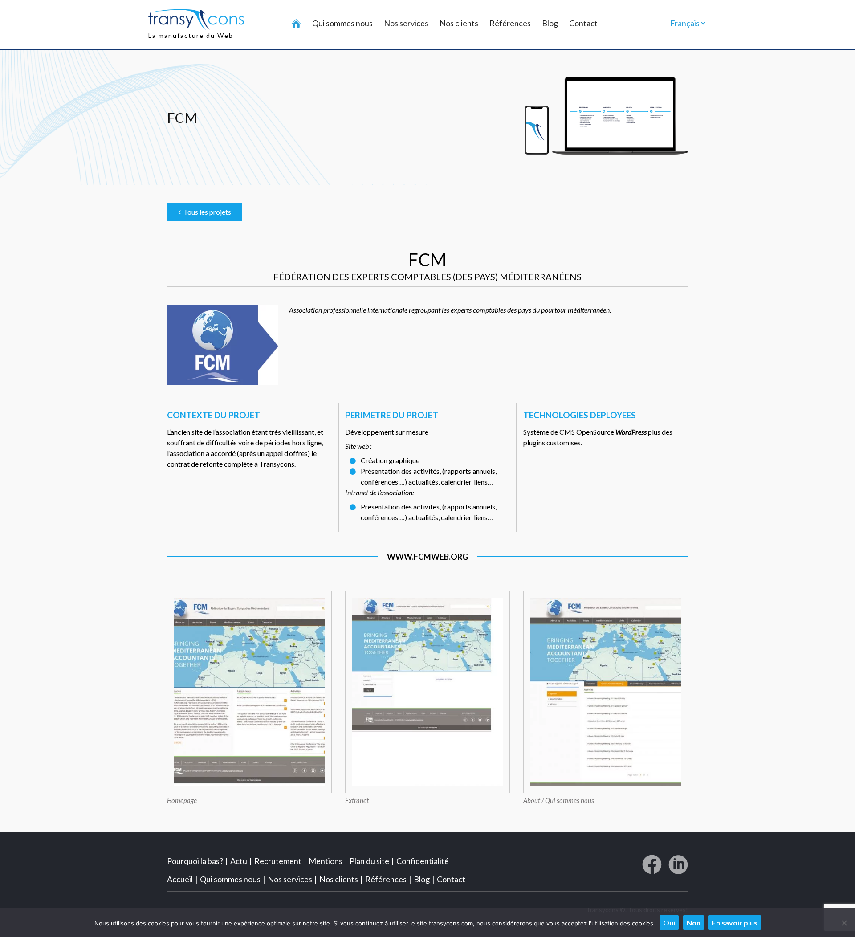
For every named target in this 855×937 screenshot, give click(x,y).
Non (693, 922)
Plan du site (369, 861)
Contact (583, 23)
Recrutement (277, 861)
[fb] (652, 868)
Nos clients (459, 23)
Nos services (406, 23)
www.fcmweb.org (427, 557)
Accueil (180, 879)
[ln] (678, 868)
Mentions (325, 861)
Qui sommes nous (342, 23)
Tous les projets (206, 212)
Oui (669, 922)
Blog (550, 23)
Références (510, 23)
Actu (238, 861)
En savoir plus (734, 922)
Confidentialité (422, 861)
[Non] (843, 922)
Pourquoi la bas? (195, 861)
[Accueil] (296, 24)
